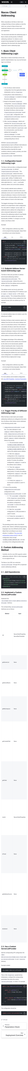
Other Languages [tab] (21, 238)
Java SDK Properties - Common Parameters (14, 379)
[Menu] (25, 6)
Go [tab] (12, 237)
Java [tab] (5, 237)
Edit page (5, 1019)
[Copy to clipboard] (24, 241)
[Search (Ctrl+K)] (25, 2)
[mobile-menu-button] (11, 2)
